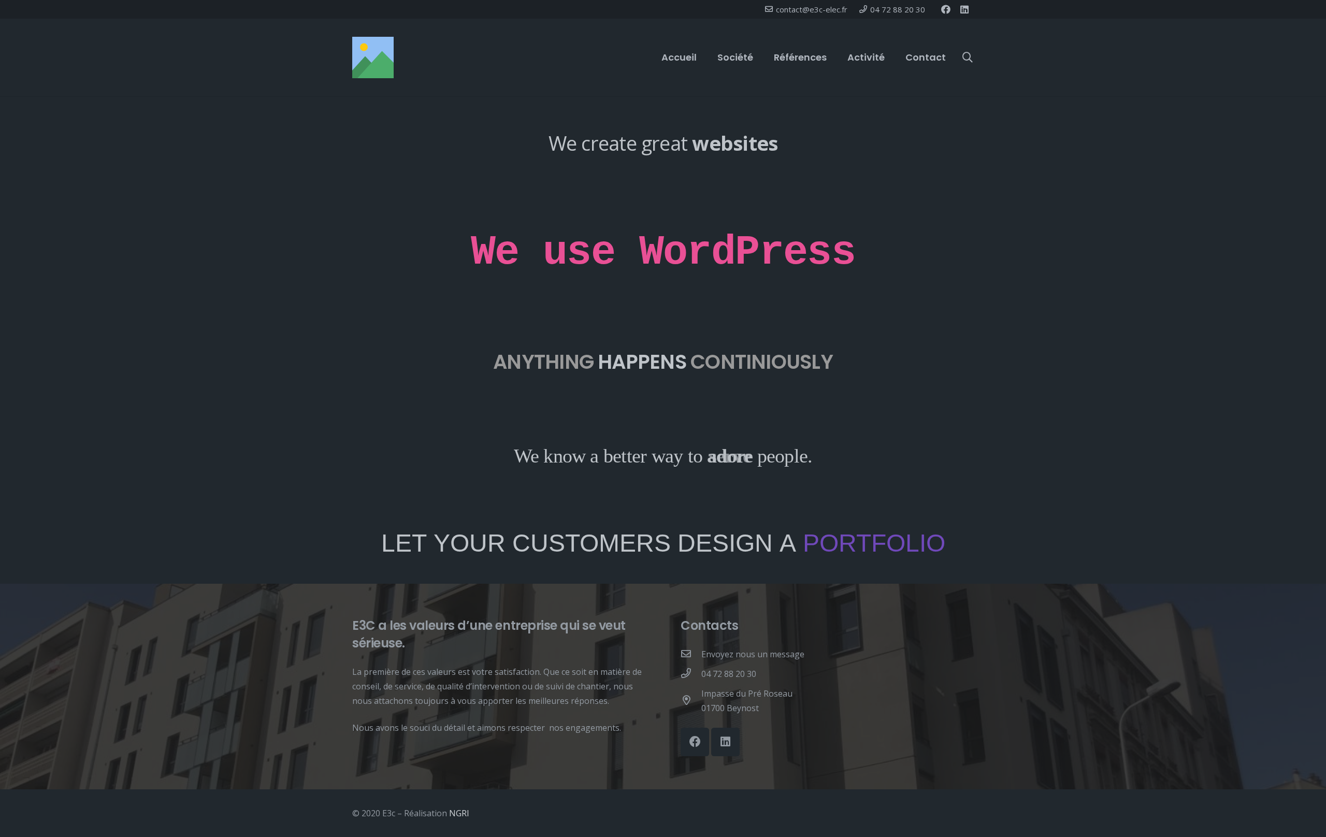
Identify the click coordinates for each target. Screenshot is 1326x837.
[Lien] (373, 57)
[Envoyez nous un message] (691, 654)
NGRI (459, 813)
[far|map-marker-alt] (691, 701)
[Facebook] (945, 9)
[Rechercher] (967, 57)
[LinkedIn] (964, 9)
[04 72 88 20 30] (691, 674)
